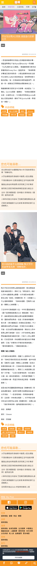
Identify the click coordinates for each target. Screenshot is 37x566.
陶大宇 (21, 432)
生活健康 (21, 528)
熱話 (15, 516)
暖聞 (19, 516)
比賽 (4, 111)
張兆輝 (5, 436)
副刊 (33, 7)
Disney (30, 111)
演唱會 (12, 429)
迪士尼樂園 (14, 111)
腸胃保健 (21, 531)
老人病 (11, 533)
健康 (3, 7)
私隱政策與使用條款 (22, 552)
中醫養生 (29, 528)
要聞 (10, 516)
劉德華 (27, 429)
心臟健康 (14, 531)
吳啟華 (30, 432)
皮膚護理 (18, 533)
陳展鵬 (5, 115)
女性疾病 (4, 533)
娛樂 (3, 45)
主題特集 (20, 7)
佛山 (19, 429)
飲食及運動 (13, 528)
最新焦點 (4, 516)
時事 (27, 7)
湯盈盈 (22, 115)
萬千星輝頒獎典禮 (9, 432)
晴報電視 (11, 7)
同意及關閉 (18, 557)
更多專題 (26, 533)
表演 (4, 429)
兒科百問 (29, 531)
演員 (30, 115)
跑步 (23, 111)
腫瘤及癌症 (5, 531)
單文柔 (13, 115)
